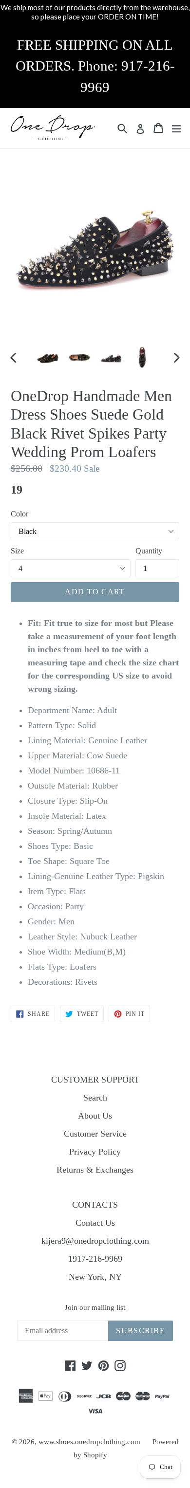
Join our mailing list (95, 1307)
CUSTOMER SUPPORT (95, 1079)
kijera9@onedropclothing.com (95, 1241)
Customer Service (95, 1134)
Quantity (148, 551)
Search (95, 1097)
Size (17, 551)
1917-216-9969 (95, 1259)
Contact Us (95, 1223)
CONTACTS (95, 1205)
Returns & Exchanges (95, 1170)
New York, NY (95, 1277)
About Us (95, 1116)
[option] (47, 357)
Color (19, 514)
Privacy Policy (95, 1152)
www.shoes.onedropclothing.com (89, 1442)
